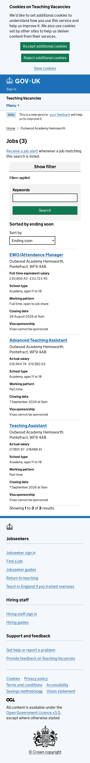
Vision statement (61, 691)
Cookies (13, 678)
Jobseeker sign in (21, 552)
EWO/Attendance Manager (36, 255)
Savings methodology (24, 691)
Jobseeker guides (21, 569)
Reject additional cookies (45, 57)
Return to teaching (22, 578)
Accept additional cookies (45, 46)
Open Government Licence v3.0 (33, 712)
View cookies (45, 68)
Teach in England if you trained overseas (40, 586)
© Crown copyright (45, 752)
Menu (11, 105)
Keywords (21, 189)
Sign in (11, 89)
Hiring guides (17, 622)
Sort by (15, 232)
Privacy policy (36, 678)
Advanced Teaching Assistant (38, 340)
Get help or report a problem (30, 649)
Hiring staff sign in (21, 613)
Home (10, 128)
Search (45, 210)
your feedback (60, 115)
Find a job (14, 561)
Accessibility (57, 684)
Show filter (45, 166)
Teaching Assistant (28, 425)
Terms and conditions (24, 684)
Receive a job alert (22, 151)
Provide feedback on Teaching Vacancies (40, 658)
